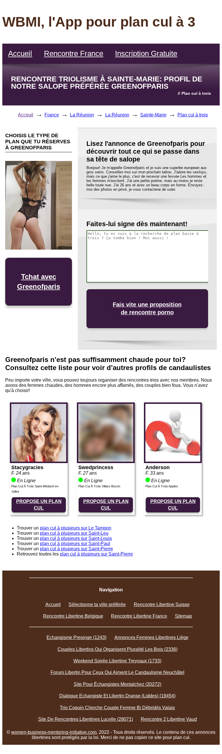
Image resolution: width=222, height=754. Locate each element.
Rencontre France (73, 53)
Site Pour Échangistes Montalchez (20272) (117, 684)
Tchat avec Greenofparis (38, 281)
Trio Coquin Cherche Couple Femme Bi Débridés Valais (117, 707)
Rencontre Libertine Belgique (73, 616)
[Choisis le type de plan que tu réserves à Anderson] (172, 460)
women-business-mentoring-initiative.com (54, 732)
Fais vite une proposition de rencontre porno (147, 308)
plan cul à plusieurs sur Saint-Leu (74, 533)
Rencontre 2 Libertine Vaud (169, 719)
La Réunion (82, 114)
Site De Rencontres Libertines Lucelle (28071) (85, 719)
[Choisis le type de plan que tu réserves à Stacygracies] (38, 460)
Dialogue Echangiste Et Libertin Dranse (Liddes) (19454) (117, 695)
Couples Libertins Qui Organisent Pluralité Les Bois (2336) (117, 649)
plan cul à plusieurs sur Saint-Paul (75, 543)
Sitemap (183, 616)
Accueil (20, 53)
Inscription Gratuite (146, 53)
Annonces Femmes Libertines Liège (151, 637)
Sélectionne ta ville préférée (97, 604)
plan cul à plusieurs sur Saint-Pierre (76, 548)
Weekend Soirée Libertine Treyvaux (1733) (117, 660)
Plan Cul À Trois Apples (161, 486)
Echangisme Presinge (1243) (76, 637)
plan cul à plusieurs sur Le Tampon (75, 527)
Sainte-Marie (153, 114)
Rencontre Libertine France (139, 616)
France (52, 114)
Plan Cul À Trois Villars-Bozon (99, 486)
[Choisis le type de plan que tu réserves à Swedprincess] (105, 460)
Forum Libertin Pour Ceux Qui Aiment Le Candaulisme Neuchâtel (117, 672)
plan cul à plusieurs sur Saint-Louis (76, 538)
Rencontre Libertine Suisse (162, 604)
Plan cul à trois (192, 114)
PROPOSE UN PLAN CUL (39, 504)
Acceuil (25, 114)
